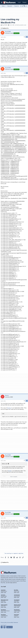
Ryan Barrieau (17, 609)
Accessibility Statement (13, 622)
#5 (26, 517)
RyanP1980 (4, 25)
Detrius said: (4, 463)
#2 (26, 73)
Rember (9, 407)
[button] (2, 2)
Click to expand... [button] (14, 476)
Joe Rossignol (17, 594)
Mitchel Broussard (4, 599)
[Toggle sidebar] (26, 6)
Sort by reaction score (21, 25)
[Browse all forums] (22, 6)
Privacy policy (4, 622)
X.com (5, 592)
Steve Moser (3, 614)
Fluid (1, 625)
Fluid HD (4, 625)
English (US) (9, 627)
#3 (26, 400)
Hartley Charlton (4, 604)
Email (2, 592)
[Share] (24, 37)
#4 (26, 460)
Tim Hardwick (16, 599)
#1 (26, 36)
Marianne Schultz (17, 604)
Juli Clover (3, 594)
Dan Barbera (3, 609)
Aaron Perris (16, 614)
